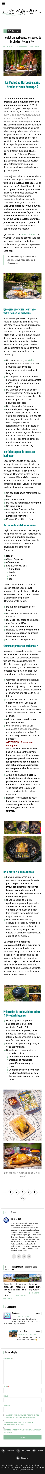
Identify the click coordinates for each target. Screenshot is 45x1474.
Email (6, 1396)
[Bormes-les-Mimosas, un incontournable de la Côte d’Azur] (10, 1278)
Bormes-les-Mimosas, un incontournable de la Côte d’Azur (9, 1290)
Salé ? (18, 31)
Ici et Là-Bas (22, 1331)
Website (7, 1405)
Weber (31, 360)
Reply (38, 1313)
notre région (28, 234)
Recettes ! (11, 31)
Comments (8, 1358)
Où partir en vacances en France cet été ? (21, 1288)
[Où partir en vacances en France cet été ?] (22, 1278)
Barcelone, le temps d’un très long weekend (35, 1287)
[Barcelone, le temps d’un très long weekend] (35, 1278)
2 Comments (22, 46)
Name (6, 1386)
